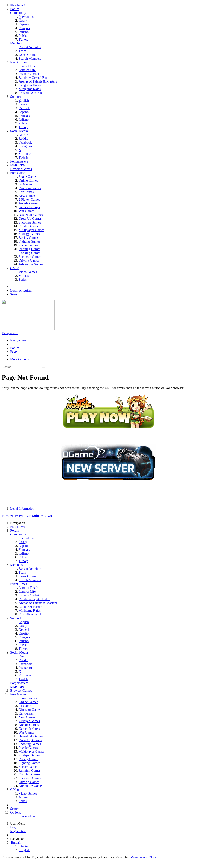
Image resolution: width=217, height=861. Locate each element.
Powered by (27, 515)
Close (152, 857)
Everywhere (10, 333)
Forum (14, 348)
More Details (139, 857)
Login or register (21, 290)
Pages (14, 351)
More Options (19, 359)
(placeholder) (27, 816)
